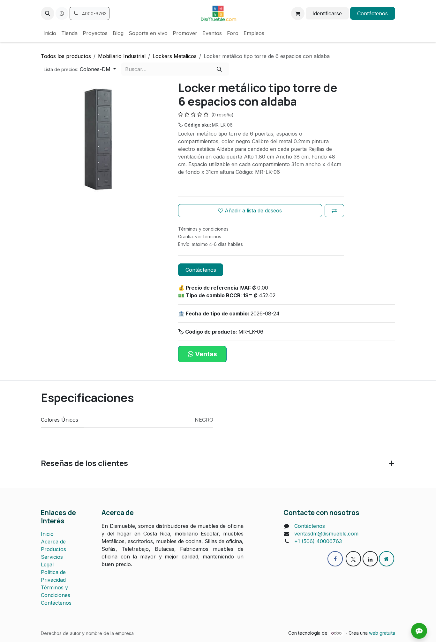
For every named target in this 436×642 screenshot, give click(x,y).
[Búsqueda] (219, 69)
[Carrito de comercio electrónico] (297, 13)
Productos (53, 549)
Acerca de (53, 541)
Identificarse (327, 13)
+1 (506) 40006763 (318, 541)
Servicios (52, 557)
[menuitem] (50, 33)
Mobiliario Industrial (122, 56)
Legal (47, 564)
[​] (62, 13)
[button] (47, 13)
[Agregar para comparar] (334, 210)
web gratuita (382, 633)
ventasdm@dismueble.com (326, 533)
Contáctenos (372, 13)
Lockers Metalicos (175, 56)
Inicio (47, 534)
